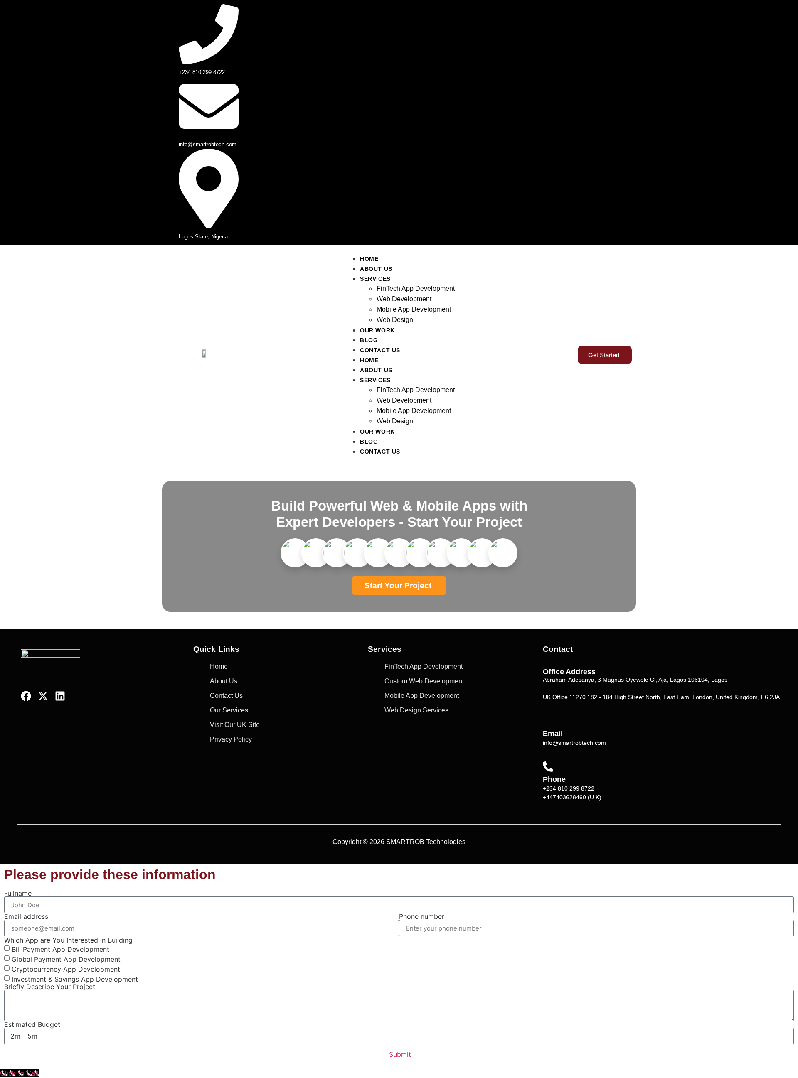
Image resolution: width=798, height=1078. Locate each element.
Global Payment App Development (66, 959)
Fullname (18, 893)
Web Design (395, 319)
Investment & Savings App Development (75, 979)
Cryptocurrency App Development (66, 969)
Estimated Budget (32, 1024)
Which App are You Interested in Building (68, 940)
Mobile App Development (414, 309)
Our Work (377, 330)
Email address (26, 916)
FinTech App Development (416, 288)
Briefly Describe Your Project (49, 986)
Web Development (404, 298)
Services (375, 278)
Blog (369, 340)
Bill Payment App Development (60, 949)
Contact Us (380, 350)
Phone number (421, 916)
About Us (376, 268)
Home (369, 258)
